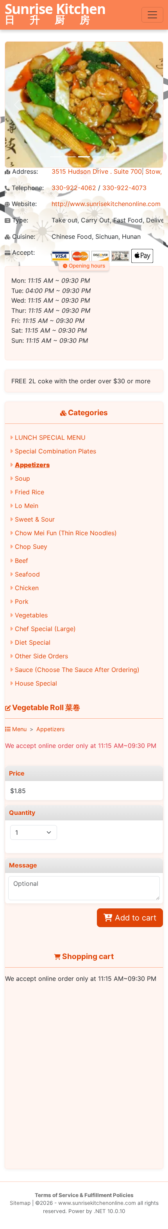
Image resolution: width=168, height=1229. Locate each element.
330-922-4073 (124, 188)
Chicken (27, 588)
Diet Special (32, 642)
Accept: (22, 252)
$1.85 (18, 791)
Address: (24, 171)
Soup (22, 478)
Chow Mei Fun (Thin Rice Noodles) (66, 533)
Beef (21, 560)
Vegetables (31, 615)
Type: (19, 220)
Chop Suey (31, 546)
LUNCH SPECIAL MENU (50, 437)
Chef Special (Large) (45, 629)
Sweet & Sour (35, 519)
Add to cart (134, 917)
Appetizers (32, 465)
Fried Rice (29, 492)
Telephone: (27, 188)
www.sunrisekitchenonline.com (97, 1203)
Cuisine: (22, 236)
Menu (19, 729)
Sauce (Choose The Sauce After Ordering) (77, 670)
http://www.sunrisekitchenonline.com (106, 204)
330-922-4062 (74, 188)
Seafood (27, 574)
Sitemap (20, 1203)
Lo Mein (26, 506)
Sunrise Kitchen (55, 14)
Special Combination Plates (55, 451)
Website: (23, 204)
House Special (36, 683)
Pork (22, 601)
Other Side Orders (41, 656)
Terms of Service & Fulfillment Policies (84, 1195)
